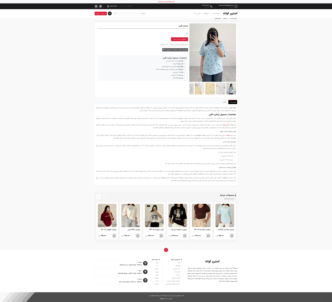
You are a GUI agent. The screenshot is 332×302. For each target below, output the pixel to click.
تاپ (157, 266)
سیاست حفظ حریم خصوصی (173, 284)
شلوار (157, 275)
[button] (98, 197)
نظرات (224, 102)
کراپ (157, 281)
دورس (156, 272)
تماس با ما (197, 13)
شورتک (156, 278)
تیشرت (228, 135)
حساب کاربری (176, 269)
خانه (179, 263)
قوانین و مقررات (176, 278)
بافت (157, 263)
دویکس (162, 298)
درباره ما (178, 275)
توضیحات (233, 102)
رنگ (187, 33)
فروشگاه (206, 13)
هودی (156, 284)
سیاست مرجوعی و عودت (173, 281)
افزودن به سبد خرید (179, 39)
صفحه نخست (216, 13)
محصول (225, 18)
